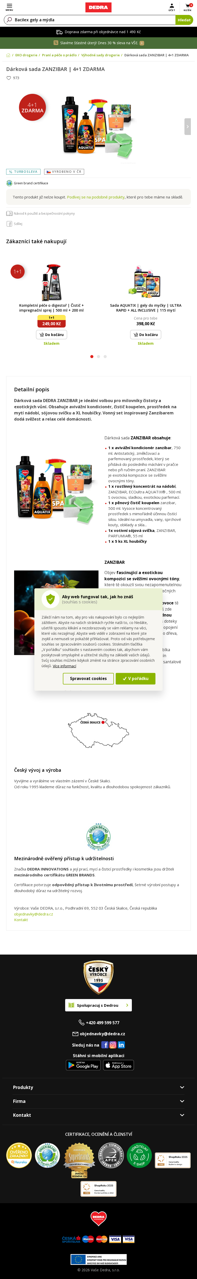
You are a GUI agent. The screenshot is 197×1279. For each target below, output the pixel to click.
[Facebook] (105, 1045)
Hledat (184, 19)
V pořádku (138, 678)
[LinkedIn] (121, 1045)
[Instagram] (113, 1045)
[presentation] (9, 126)
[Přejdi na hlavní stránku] (98, 7)
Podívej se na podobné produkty (96, 196)
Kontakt (21, 919)
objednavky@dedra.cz (33, 914)
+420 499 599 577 (102, 1023)
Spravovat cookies (88, 678)
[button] (91, 357)
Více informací (64, 665)
